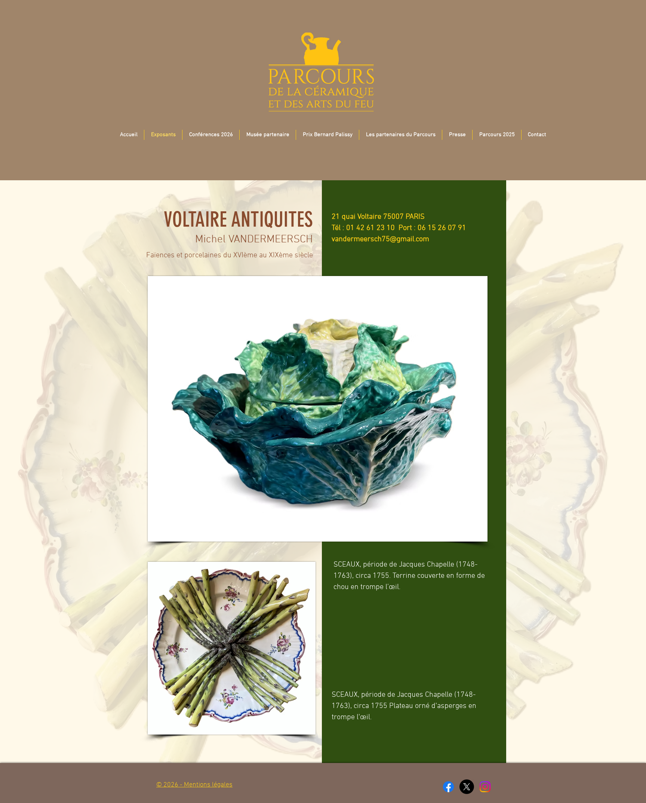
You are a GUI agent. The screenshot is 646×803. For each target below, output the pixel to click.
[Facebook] (448, 786)
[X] (466, 786)
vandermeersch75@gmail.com (380, 239)
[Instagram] (485, 786)
